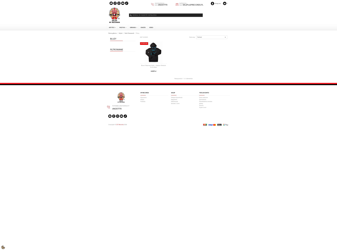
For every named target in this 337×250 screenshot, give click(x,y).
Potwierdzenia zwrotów (205, 101)
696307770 (162, 5)
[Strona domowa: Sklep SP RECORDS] (114, 15)
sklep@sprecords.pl (193, 5)
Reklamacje (174, 101)
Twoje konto (204, 93)
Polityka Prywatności (176, 97)
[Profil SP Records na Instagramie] (119, 3)
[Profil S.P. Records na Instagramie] (117, 116)
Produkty (142, 101)
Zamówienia (202, 99)
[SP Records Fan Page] (115, 3)
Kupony (201, 105)
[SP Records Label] (111, 3)
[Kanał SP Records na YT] (123, 3)
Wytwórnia (143, 97)
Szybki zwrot (202, 107)
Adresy (201, 103)
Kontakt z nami (175, 103)
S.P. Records (120, 124)
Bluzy (113, 39)
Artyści (142, 99)
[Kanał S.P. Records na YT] (121, 116)
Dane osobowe (203, 97)
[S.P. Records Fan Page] (113, 116)
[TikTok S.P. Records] (125, 116)
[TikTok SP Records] (126, 3)
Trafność (211, 37)
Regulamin (174, 99)
